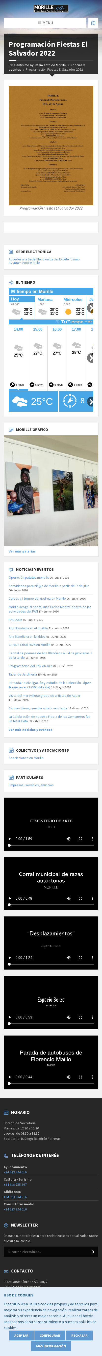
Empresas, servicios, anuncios (31, 785)
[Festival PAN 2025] (51, 491)
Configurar (50, 1335)
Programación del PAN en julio (30, 666)
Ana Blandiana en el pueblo (28, 628)
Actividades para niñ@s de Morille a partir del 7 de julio (49, 586)
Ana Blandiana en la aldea (27, 636)
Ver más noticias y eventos (30, 729)
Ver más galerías (22, 551)
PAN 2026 (15, 619)
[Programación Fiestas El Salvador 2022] (51, 145)
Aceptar (21, 1335)
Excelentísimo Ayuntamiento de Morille (37, 65)
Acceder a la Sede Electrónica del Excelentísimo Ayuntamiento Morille (44, 261)
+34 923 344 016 (15, 1172)
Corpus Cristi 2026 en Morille (30, 644)
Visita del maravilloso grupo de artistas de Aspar (44, 695)
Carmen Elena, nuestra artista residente (38, 708)
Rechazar (79, 1335)
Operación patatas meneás (29, 577)
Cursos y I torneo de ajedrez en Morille (37, 598)
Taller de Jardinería (23, 674)
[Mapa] (93, 23)
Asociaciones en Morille (26, 758)
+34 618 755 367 (15, 1184)
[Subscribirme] (93, 1252)
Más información (51, 1346)
